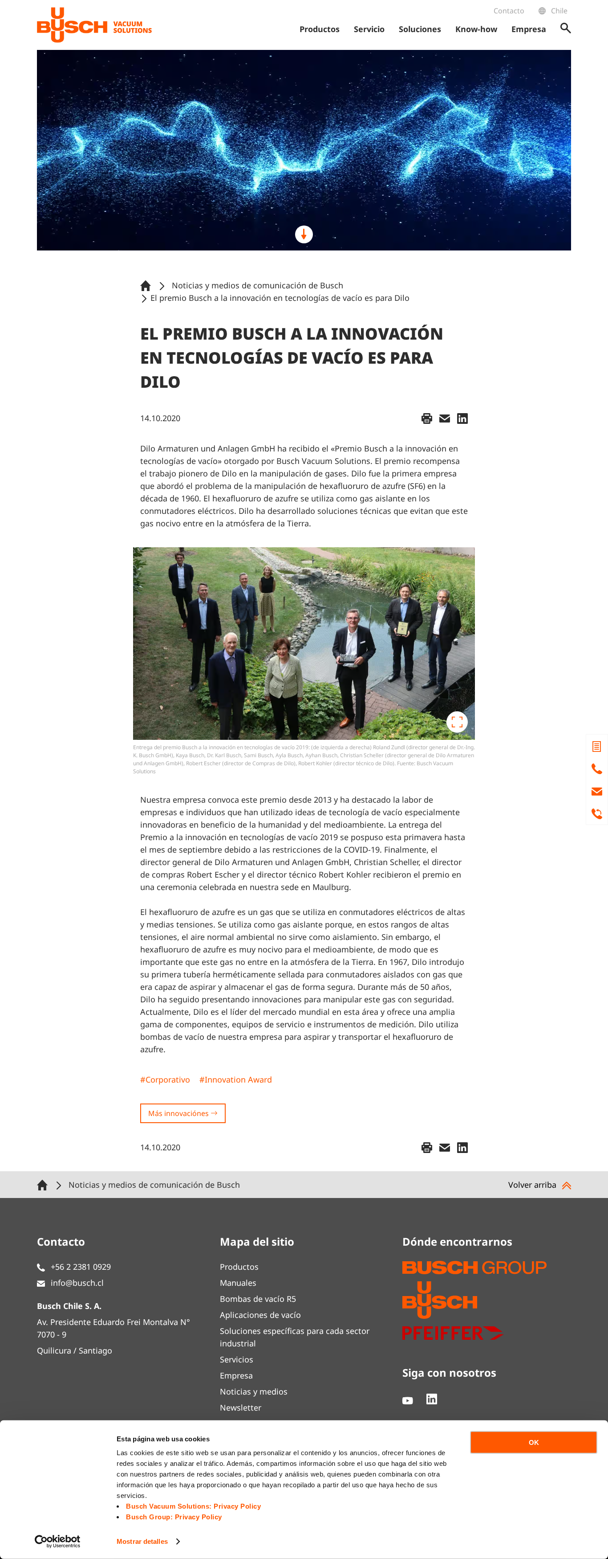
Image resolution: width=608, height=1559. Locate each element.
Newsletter (240, 1407)
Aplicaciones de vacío (260, 1314)
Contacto (509, 11)
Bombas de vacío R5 (258, 1298)
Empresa (236, 1375)
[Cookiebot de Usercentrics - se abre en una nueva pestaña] (58, 1541)
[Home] (147, 285)
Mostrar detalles (142, 1541)
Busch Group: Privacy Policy (174, 1517)
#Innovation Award (235, 1079)
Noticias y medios (254, 1391)
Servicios (236, 1359)
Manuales (238, 1282)
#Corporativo (165, 1079)
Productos (239, 1266)
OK (534, 1442)
